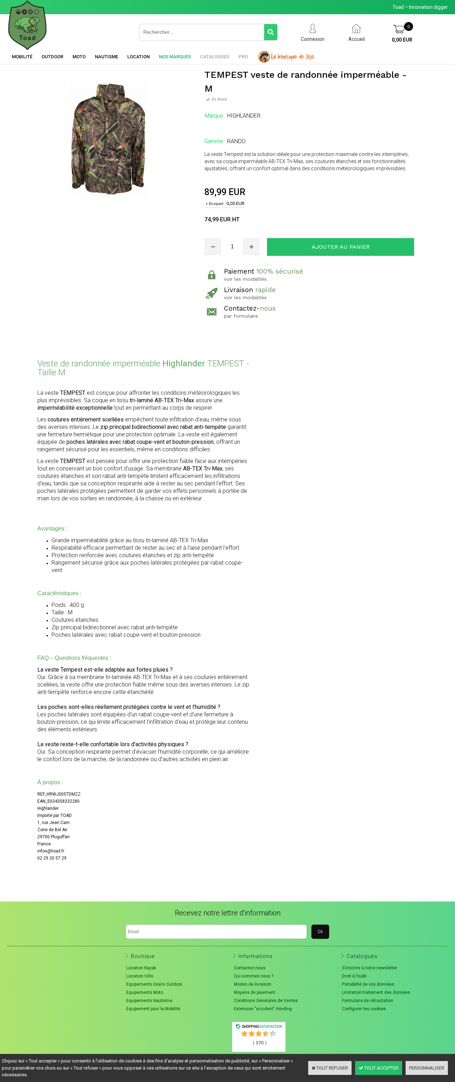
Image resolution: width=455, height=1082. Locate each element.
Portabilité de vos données (368, 984)
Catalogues (214, 56)
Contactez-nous (250, 967)
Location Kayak (141, 967)
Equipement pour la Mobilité (153, 1008)
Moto (79, 56)
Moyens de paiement (254, 992)
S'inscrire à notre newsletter (369, 967)
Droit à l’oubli (354, 976)
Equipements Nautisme (149, 1000)
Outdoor (52, 56)
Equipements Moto (144, 992)
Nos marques (175, 56)
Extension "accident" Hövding (263, 1008)
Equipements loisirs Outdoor (154, 984)
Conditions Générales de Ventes (266, 1000)
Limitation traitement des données (376, 992)
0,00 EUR (402, 40)
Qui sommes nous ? (253, 976)
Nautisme (106, 56)
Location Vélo (139, 976)
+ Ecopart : (215, 203)
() (260, 1042)
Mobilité (22, 56)
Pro (243, 56)
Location (138, 56)
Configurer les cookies (364, 1008)
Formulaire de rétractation (367, 1000)
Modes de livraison (252, 984)
